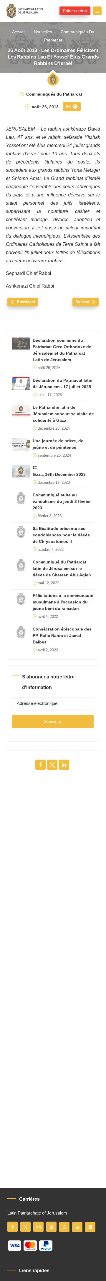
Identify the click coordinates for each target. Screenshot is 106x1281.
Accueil (18, 32)
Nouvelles (43, 32)
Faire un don (75, 10)
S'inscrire (52, 721)
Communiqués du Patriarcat (69, 36)
